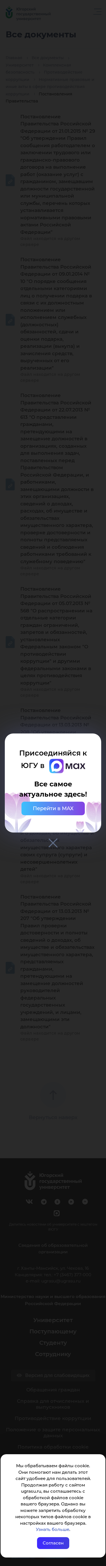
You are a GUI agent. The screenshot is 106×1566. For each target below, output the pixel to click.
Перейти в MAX (53, 808)
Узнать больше (52, 1529)
